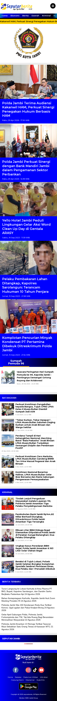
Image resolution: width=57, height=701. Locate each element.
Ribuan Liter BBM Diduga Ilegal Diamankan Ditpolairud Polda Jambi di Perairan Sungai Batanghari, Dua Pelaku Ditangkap (35, 534)
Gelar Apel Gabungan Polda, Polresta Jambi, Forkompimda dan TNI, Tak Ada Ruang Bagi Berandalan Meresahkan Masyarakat (27, 617)
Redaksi (18, 677)
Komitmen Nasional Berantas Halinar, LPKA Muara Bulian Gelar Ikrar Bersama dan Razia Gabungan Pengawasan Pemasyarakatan (34, 476)
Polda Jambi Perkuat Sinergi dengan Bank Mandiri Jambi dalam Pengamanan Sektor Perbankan (26, 168)
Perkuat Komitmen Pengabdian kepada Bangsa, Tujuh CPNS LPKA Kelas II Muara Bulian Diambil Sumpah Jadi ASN (34, 408)
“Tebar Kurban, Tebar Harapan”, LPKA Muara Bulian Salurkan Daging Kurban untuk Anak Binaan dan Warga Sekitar (35, 424)
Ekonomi (15, 15)
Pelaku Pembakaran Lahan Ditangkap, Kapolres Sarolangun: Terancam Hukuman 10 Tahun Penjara (25, 285)
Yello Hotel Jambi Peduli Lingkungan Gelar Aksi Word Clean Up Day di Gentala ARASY (26, 226)
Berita (25, 15)
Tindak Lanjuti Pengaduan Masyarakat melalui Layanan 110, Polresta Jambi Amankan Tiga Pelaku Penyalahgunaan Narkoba (33, 502)
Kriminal (46, 15)
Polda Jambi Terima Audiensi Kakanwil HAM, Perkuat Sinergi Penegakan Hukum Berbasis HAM (28, 109)
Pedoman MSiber (30, 677)
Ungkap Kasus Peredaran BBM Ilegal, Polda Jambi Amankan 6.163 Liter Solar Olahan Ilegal (34, 548)
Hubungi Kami (17, 680)
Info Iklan (44, 677)
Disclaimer (30, 680)
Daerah (35, 15)
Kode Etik (41, 680)
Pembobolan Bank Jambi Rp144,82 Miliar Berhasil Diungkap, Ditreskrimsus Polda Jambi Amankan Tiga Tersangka (34, 518)
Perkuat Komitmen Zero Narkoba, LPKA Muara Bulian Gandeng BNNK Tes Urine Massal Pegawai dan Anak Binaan (35, 460)
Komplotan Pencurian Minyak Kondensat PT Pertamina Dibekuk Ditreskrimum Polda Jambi (27, 344)
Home (4, 15)
